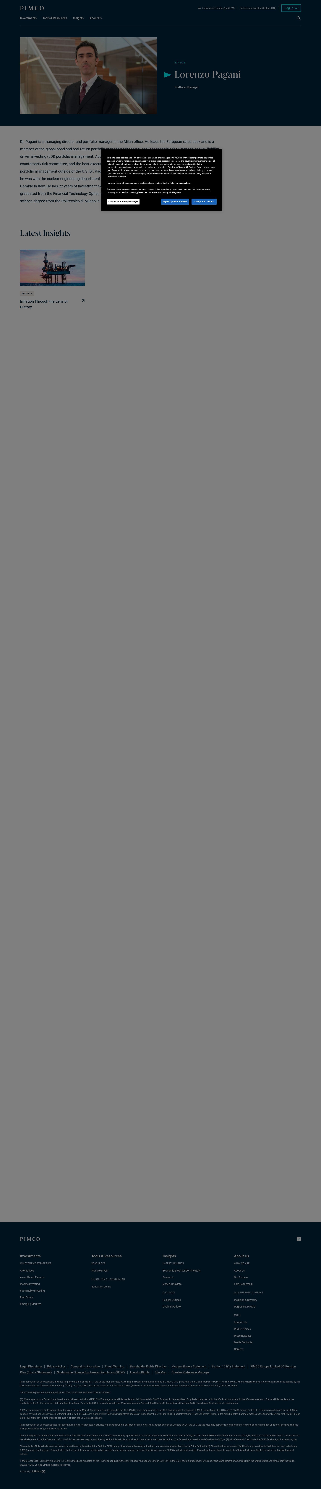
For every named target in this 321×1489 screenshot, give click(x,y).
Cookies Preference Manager (123, 201)
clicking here (184, 183)
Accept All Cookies (204, 201)
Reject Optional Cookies (175, 201)
